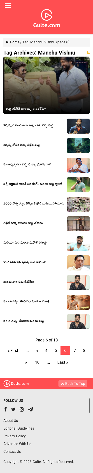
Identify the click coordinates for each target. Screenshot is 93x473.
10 (37, 362)
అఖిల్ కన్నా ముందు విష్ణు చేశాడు (23, 224)
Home (14, 42)
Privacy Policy (14, 436)
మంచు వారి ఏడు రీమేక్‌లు (18, 283)
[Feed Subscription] (88, 53)
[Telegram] (30, 410)
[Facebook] (5, 410)
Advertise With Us (17, 444)
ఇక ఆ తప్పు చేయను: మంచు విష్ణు (23, 322)
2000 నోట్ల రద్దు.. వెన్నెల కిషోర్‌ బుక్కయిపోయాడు (33, 204)
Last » (62, 362)
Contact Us (12, 451)
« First (13, 350)
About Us (10, 420)
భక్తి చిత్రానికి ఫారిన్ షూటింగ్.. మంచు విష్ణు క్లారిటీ (32, 185)
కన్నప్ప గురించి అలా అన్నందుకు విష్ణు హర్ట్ (28, 126)
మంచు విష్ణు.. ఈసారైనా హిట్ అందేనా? (26, 302)
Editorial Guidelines (18, 428)
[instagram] (22, 410)
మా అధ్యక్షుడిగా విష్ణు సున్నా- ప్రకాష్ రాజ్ (27, 165)
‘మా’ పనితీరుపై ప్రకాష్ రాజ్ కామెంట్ (24, 263)
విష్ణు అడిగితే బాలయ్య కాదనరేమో (26, 109)
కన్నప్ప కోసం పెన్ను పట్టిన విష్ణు (21, 146)
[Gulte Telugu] (46, 17)
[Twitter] (13, 410)
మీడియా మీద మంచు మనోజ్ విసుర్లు (24, 243)
